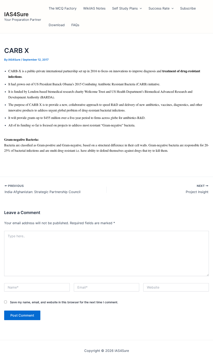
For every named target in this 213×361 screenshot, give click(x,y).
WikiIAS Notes (94, 8)
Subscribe (188, 8)
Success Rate (159, 8)
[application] (140, 8)
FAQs (75, 25)
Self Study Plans (125, 8)
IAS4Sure (16, 14)
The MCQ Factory (63, 8)
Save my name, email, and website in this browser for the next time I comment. (64, 302)
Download (57, 25)
